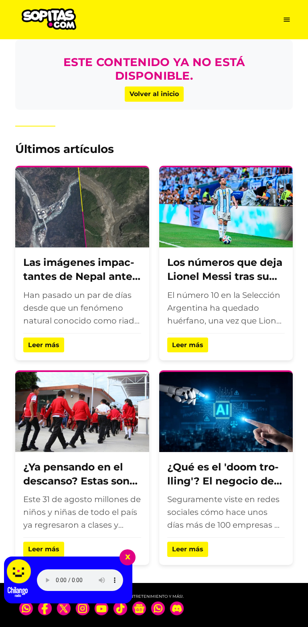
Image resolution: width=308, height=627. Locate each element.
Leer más (43, 345)
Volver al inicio (154, 94)
